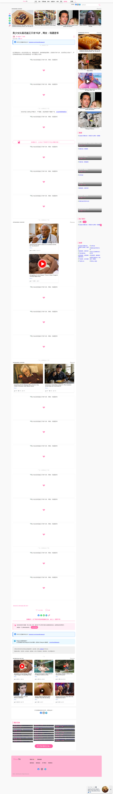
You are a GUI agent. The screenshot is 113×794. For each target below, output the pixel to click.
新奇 (48, 1)
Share (24, 1)
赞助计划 (32, 759)
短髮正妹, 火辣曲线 (83, 156)
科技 (58, 1)
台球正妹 (81, 182)
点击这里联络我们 (61, 112)
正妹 (39, 1)
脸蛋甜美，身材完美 (83, 195)
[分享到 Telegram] (46, 615)
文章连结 (42, 649)
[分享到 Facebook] (38, 615)
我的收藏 (39, 759)
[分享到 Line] (44, 615)
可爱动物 (44, 1)
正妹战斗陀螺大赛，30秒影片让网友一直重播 (89, 143)
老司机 (65, 1)
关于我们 (44, 763)
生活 (36, 1)
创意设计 (53, 1)
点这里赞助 (34, 627)
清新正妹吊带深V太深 (84, 208)
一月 (84, 222)
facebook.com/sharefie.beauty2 (37, 42)
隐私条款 (38, 763)
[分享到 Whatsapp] (41, 615)
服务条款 (32, 763)
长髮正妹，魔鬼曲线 (83, 169)
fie (26, 1)
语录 (61, 1)
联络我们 (50, 763)
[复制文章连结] (49, 615)
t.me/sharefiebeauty (54, 642)
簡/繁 (72, 1)
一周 (80, 222)
